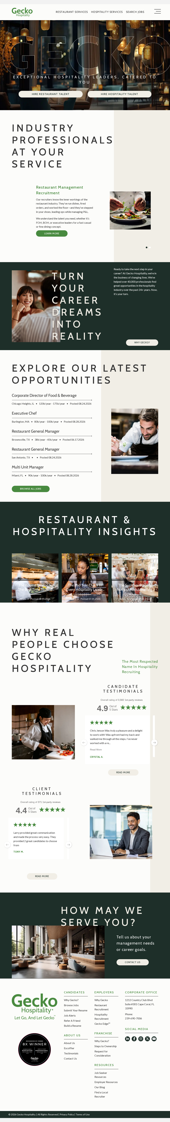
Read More (96, 749)
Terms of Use (83, 1114)
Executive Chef (24, 413)
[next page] (68, 845)
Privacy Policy (67, 1114)
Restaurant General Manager (35, 431)
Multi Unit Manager (28, 467)
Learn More (51, 233)
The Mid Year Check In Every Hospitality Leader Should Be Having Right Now (85, 587)
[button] (142, 342)
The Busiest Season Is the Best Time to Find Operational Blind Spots (35, 587)
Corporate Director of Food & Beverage (44, 395)
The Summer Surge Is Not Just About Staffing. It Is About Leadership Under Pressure (135, 587)
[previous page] (84, 742)
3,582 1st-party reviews (130, 700)
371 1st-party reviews (49, 802)
